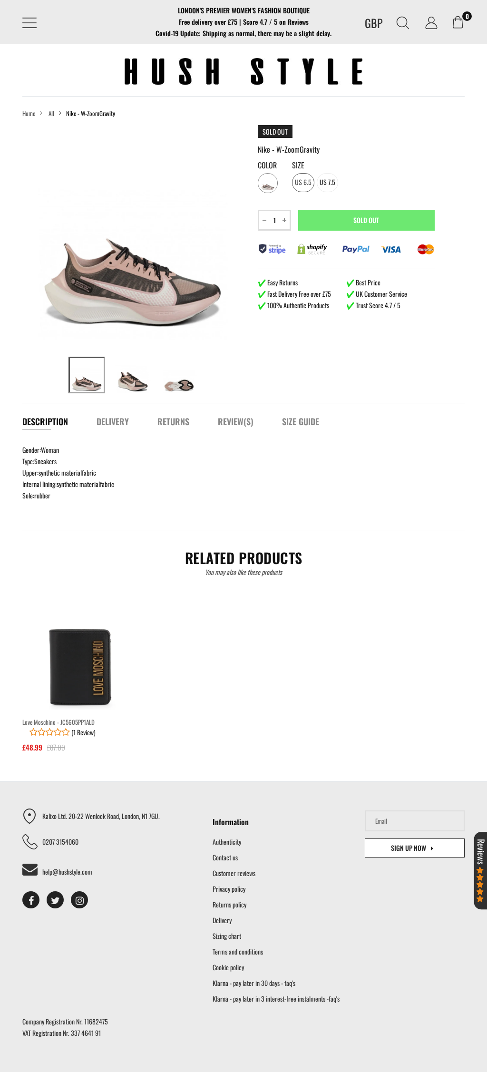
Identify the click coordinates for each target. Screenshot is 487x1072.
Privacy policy (229, 889)
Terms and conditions (238, 951)
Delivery (222, 920)
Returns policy (229, 904)
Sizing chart (227, 936)
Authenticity (227, 842)
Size (298, 165)
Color (267, 165)
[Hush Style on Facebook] (30, 899)
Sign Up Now (408, 848)
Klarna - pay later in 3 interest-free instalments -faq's (276, 999)
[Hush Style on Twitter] (55, 899)
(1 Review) (83, 732)
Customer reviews (234, 873)
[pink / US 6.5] (86, 375)
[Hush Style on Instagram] (79, 899)
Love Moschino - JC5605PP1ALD (58, 722)
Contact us (225, 857)
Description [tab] (45, 421)
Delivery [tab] (113, 421)
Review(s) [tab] (235, 421)
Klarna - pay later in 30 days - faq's (254, 983)
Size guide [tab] (300, 421)
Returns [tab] (173, 421)
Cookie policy (228, 967)
